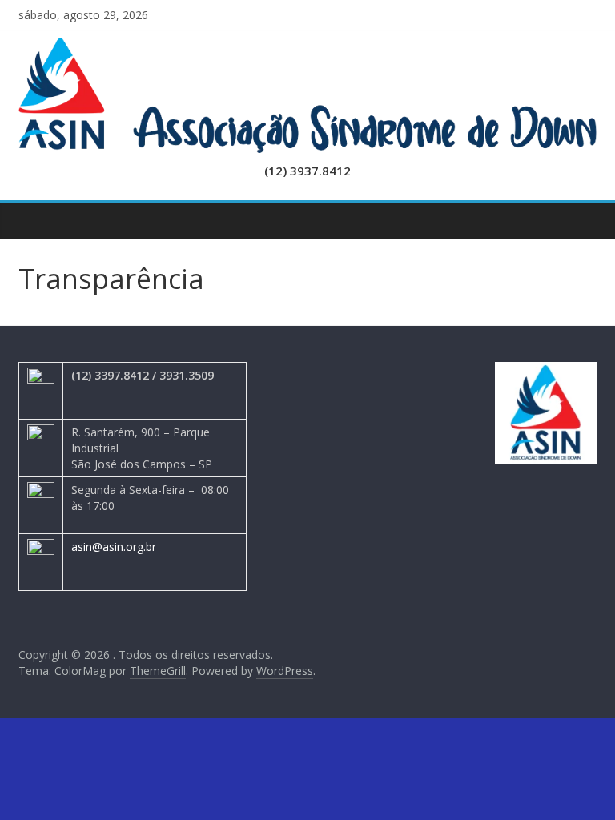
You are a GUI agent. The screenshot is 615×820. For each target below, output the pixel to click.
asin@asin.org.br (113, 546)
